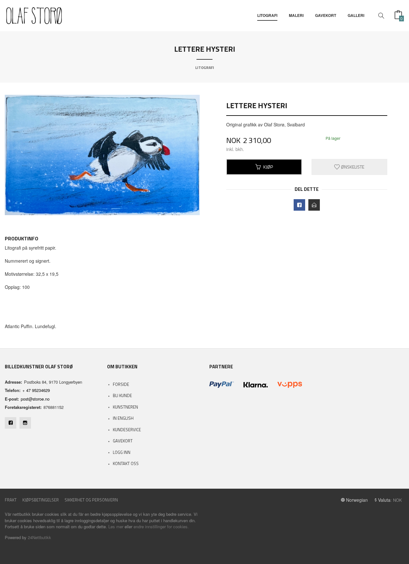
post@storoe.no (35, 399)
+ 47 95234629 (36, 390)
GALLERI (356, 15)
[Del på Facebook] (299, 205)
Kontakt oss (126, 463)
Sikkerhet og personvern (91, 500)
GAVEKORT (325, 15)
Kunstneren (125, 407)
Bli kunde (122, 395)
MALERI (296, 15)
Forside (121, 384)
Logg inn (121, 452)
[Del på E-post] (314, 205)
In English (123, 418)
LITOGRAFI (267, 15)
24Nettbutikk (39, 537)
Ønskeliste (352, 166)
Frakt (11, 500)
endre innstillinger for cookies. (161, 526)
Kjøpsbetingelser (40, 500)
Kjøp (268, 166)
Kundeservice (127, 429)
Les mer (115, 526)
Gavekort (123, 441)
